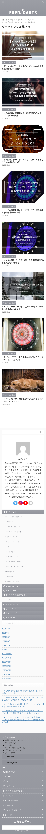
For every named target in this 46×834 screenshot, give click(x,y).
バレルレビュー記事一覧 (13, 517)
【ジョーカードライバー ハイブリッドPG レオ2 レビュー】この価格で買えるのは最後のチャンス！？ (22, 711)
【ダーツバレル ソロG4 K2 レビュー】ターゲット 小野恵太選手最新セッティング (23, 705)
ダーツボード (11, 590)
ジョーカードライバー (15, 566)
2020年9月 (6, 666)
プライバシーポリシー (14, 750)
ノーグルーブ (10, 576)
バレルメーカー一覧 (12, 542)
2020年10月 (7, 662)
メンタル (8, 600)
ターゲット (11, 547)
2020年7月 (6, 674)
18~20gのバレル (11, 571)
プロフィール (11, 609)
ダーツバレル (11, 512)
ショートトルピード (14, 532)
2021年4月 (6, 637)
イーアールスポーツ (14, 561)
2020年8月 (6, 670)
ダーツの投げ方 (12, 604)
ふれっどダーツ (23, 821)
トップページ (11, 617)
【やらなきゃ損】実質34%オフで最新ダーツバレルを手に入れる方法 (22, 692)
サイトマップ (11, 613)
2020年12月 (7, 654)
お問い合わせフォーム (14, 740)
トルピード (9, 522)
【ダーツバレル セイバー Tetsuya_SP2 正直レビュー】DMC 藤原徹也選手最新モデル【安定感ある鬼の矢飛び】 (23, 719)
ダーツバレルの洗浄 (12, 582)
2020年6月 (6, 678)
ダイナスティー (12, 557)
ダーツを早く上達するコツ (16, 595)
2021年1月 (6, 649)
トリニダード (12, 552)
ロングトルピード (13, 527)
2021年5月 (6, 633)
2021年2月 (6, 645)
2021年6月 (6, 629)
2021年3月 (6, 641)
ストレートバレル (11, 537)
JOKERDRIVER (12, 586)
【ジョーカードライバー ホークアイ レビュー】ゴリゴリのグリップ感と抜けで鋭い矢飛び (23, 698)
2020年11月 (6, 658)
